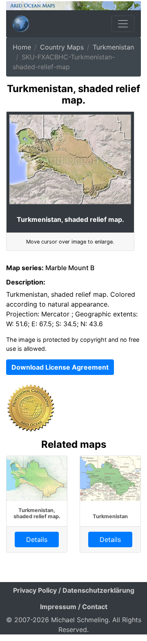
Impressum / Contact (73, 607)
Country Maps (62, 47)
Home (22, 47)
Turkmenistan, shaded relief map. (36, 513)
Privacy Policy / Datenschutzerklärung (73, 590)
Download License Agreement (60, 367)
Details (36, 539)
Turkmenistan (113, 47)
